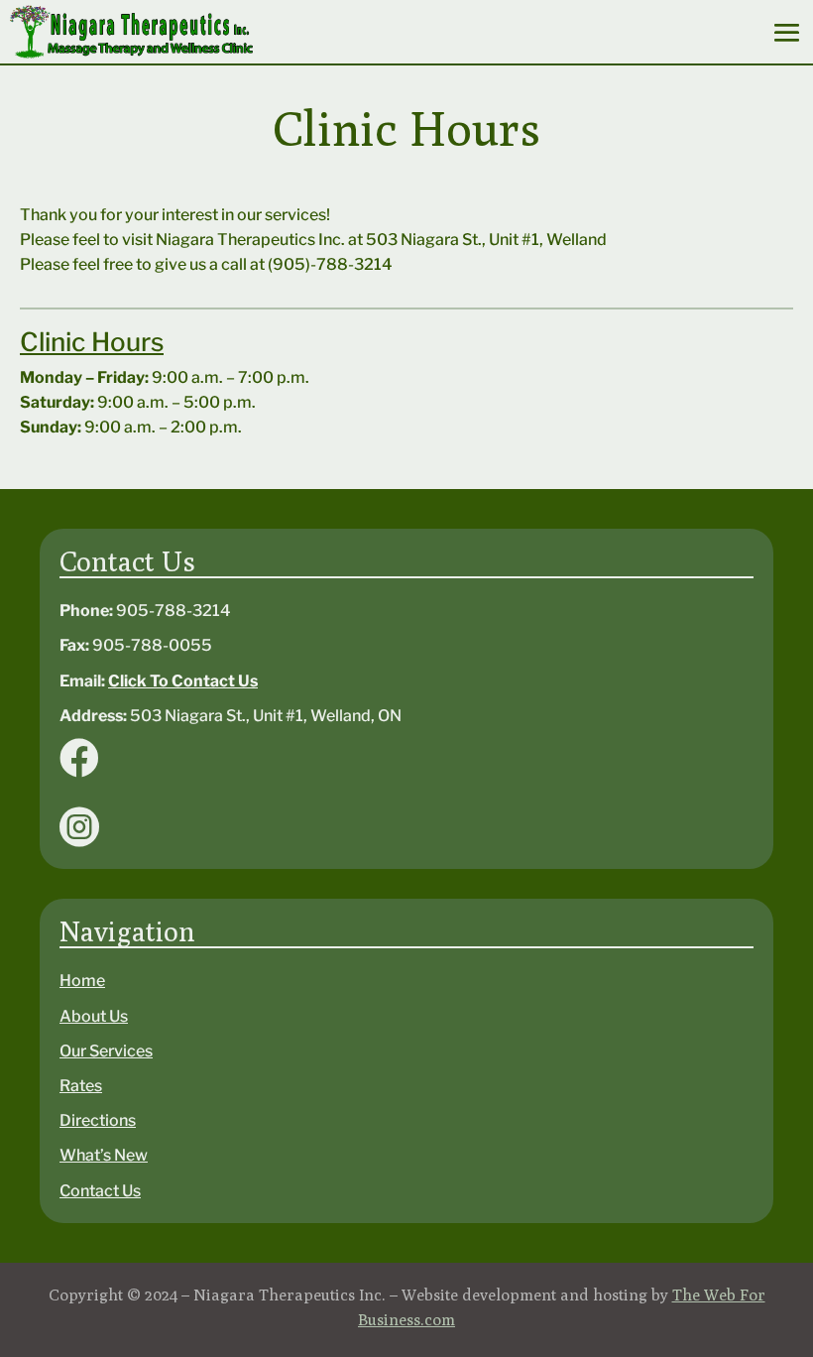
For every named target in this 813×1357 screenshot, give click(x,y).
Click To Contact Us (183, 681)
